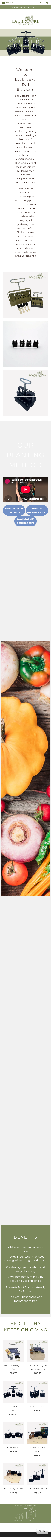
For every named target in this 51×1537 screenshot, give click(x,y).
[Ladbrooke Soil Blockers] (25, 21)
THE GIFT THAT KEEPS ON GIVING (25, 1326)
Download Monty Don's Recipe (14, 510)
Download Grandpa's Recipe (37, 510)
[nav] (7, 2)
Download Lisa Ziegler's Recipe (25, 521)
